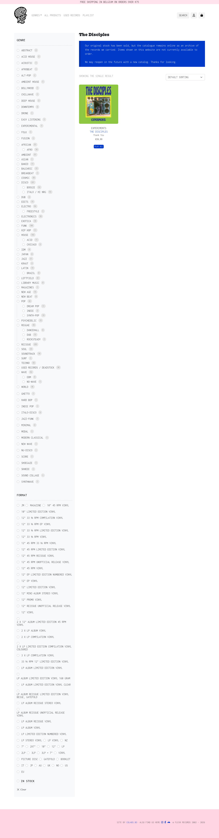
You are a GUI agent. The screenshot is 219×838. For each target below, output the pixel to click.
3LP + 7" (47, 752)
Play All (99, 146)
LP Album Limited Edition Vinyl (41, 667)
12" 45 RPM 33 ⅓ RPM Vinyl (38, 543)
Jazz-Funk (27, 418)
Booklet (65, 759)
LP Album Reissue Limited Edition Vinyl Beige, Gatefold (43, 696)
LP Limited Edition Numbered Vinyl (44, 734)
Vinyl (62, 752)
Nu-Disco (26, 450)
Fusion (25, 138)
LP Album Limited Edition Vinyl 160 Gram (43, 678)
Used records (72, 15)
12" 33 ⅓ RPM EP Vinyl (36, 524)
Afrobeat (26, 69)
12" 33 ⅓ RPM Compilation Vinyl (42, 517)
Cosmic (25, 177)
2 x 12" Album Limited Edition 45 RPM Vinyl (41, 623)
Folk (24, 132)
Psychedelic (28, 320)
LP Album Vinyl (31, 727)
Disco (24, 182)
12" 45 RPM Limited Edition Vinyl (43, 549)
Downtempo (27, 106)
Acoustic (26, 63)
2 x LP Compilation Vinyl (37, 636)
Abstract (26, 50)
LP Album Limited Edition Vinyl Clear (46, 684)
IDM (23, 249)
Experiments (98, 128)
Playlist (88, 15)
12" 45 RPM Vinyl (32, 568)
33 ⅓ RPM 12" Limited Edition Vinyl (45, 661)
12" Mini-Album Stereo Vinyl (39, 593)
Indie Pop (27, 406)
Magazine (35, 505)
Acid (29, 239)
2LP (23, 752)
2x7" (33, 746)
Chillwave (27, 94)
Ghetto (25, 393)
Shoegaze (26, 462)
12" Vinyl (27, 612)
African (26, 144)
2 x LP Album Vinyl (33, 630)
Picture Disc (29, 759)
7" (22, 746)
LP (63, 746)
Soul (24, 349)
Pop (23, 301)
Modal (24, 431)
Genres (35, 15)
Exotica (26, 221)
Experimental (29, 125)
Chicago (31, 244)
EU (22, 771)
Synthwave (27, 481)
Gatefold (49, 759)
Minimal (26, 425)
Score (24, 456)
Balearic (26, 168)
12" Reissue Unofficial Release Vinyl (46, 606)
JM (22, 505)
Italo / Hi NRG (36, 192)
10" (44, 746)
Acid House (28, 56)
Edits (24, 201)
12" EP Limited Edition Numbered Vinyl (46, 574)
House (24, 234)
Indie (30, 310)
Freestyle (33, 211)
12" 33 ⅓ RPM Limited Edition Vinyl (45, 530)
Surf (24, 358)
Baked (24, 164)
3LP (33, 752)
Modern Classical (32, 437)
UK (49, 765)
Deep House (28, 100)
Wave (24, 372)
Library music (30, 282)
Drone (24, 113)
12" (54, 746)
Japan (24, 254)
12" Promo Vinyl (31, 599)
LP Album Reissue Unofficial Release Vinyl (41, 714)
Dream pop (33, 306)
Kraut (24, 263)
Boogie (31, 187)
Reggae (25, 325)
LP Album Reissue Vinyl (36, 721)
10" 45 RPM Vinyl (58, 505)
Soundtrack (28, 353)
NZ (66, 740)
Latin (24, 268)
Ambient (26, 154)
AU (40, 765)
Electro (26, 206)
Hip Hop (26, 230)
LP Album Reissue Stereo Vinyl (41, 703)
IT (22, 765)
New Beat (26, 296)
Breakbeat (27, 173)
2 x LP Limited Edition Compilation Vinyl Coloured (44, 648)
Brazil (31, 273)
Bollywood (27, 88)
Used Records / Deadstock (37, 367)
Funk (24, 225)
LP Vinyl (53, 740)
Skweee (25, 469)
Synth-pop (33, 315)
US (66, 765)
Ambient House (30, 81)
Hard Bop (26, 400)
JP (31, 765)
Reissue (26, 344)
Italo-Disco (28, 412)
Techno (25, 362)
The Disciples (99, 131)
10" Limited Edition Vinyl (38, 511)
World (24, 386)
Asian (24, 159)
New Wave (26, 444)
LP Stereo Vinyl (31, 740)
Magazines (27, 287)
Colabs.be (131, 822)
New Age (26, 292)
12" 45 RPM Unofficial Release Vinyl (45, 562)
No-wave (31, 381)
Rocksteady (34, 339)
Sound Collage (30, 475)
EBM (29, 377)
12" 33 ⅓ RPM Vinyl (34, 536)
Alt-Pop (26, 75)
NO (57, 765)
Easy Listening (31, 119)
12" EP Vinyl (29, 580)
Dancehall (33, 330)
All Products (52, 15)
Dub (23, 197)
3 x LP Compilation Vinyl (37, 655)
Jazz (24, 258)
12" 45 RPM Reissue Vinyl (37, 555)
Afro (29, 149)
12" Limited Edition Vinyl (38, 587)
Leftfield (27, 278)
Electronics (28, 216)
